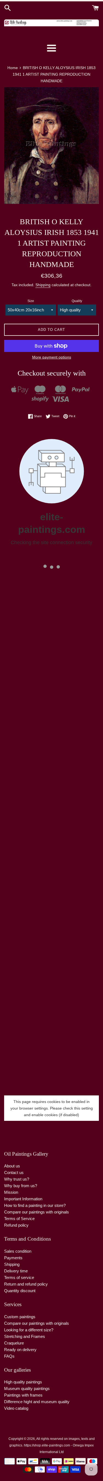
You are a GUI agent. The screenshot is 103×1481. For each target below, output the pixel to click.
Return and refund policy (26, 1284)
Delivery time (16, 1271)
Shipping (43, 285)
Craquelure (14, 1343)
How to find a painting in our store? (35, 1205)
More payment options (51, 357)
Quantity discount (19, 1290)
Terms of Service (19, 1218)
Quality (77, 301)
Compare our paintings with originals (36, 1212)
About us (12, 1166)
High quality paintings (23, 1382)
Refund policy (16, 1225)
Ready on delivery (20, 1349)
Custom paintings (19, 1316)
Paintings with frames (23, 1395)
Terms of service (19, 1277)
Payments (13, 1257)
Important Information (23, 1198)
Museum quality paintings (27, 1388)
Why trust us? (16, 1179)
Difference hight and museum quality (36, 1401)
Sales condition (17, 1251)
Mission (11, 1192)
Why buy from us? (20, 1185)
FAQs (9, 1356)
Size (30, 301)
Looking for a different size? (28, 1330)
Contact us (14, 1172)
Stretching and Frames (24, 1336)
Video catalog (16, 1408)
